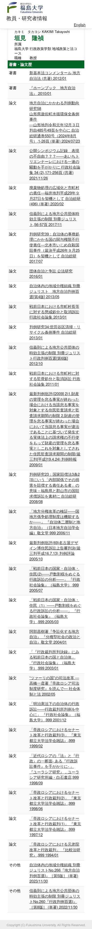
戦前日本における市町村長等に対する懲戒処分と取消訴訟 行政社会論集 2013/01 (54, 312)
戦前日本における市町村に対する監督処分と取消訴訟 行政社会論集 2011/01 (54, 378)
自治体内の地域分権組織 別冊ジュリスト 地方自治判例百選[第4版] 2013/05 (54, 291)
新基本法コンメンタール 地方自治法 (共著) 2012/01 (54, 75)
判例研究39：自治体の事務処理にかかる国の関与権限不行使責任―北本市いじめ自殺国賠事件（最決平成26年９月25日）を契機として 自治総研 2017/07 (54, 247)
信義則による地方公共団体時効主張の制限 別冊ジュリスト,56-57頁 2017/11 (54, 219)
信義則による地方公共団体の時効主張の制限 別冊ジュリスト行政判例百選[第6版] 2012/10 (54, 355)
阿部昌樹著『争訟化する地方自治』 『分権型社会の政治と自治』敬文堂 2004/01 (54, 637)
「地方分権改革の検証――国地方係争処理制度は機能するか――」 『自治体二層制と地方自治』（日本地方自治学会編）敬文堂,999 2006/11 (54, 522)
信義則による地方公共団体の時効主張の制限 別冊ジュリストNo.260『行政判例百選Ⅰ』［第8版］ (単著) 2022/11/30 (54, 898)
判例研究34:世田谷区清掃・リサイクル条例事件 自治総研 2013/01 (54, 332)
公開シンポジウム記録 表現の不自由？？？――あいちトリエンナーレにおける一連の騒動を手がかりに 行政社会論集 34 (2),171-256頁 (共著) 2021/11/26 (54, 164)
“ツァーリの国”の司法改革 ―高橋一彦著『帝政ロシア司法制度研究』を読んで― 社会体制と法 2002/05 (54, 686)
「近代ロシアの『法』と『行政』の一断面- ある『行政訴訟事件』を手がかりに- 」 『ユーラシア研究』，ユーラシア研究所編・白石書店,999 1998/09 (54, 769)
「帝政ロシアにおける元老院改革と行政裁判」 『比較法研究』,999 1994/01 (54, 849)
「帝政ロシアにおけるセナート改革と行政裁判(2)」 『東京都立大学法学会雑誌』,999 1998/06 (55, 800)
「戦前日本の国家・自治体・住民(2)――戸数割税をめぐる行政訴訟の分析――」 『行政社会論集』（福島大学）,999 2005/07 (54, 579)
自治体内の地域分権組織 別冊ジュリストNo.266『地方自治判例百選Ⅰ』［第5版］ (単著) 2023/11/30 (54, 873)
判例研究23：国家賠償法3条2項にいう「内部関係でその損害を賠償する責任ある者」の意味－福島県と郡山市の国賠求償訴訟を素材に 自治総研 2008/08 (54, 487)
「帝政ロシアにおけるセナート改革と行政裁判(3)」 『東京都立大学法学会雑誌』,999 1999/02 (55, 737)
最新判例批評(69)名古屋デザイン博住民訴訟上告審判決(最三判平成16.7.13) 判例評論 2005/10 (54, 550)
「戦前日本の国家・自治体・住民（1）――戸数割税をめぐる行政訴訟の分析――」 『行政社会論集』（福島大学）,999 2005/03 (55, 610)
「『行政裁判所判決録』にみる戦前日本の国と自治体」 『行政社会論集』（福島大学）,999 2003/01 (54, 660)
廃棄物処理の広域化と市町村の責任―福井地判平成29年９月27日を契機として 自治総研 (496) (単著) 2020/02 (54, 195)
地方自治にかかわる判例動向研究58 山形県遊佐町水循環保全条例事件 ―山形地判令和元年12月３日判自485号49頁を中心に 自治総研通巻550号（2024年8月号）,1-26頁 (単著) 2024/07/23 (54, 122)
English (80, 24)
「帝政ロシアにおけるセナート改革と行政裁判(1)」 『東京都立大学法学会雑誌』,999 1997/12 (55, 826)
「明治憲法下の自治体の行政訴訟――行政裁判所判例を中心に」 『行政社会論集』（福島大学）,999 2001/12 (54, 711)
